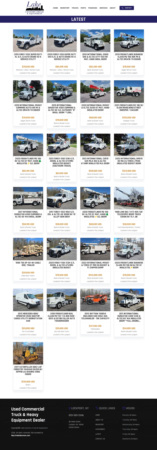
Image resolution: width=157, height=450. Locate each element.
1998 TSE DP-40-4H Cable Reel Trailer (28, 264)
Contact (128, 8)
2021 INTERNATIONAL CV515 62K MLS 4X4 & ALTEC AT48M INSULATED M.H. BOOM (95, 161)
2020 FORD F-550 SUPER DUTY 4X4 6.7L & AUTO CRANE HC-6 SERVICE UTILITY (61, 57)
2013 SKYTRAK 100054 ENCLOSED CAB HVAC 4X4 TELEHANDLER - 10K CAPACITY (95, 316)
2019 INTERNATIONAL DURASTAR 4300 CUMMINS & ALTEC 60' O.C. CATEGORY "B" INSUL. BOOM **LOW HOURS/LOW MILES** (61, 110)
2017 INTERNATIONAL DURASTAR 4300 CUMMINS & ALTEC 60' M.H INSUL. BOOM (28, 214)
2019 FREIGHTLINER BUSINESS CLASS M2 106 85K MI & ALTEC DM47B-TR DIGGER (129, 57)
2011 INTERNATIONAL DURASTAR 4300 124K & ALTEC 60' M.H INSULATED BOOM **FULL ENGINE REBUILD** (129, 318)
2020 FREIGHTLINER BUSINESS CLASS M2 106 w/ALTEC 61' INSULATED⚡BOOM (129, 265)
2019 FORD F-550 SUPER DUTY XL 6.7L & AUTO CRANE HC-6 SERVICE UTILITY (28, 57)
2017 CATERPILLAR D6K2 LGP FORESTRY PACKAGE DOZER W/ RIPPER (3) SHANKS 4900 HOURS (28, 370)
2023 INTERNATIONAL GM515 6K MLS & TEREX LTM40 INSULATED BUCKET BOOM (129, 161)
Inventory (64, 8)
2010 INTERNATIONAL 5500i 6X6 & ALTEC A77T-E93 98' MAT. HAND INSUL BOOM (95, 57)
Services (103, 8)
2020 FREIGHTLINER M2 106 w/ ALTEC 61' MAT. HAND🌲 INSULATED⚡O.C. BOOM (28, 161)
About (113, 8)
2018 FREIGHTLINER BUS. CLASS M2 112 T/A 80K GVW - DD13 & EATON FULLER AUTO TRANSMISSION (62, 317)
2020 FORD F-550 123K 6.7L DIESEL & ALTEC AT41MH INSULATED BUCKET (62, 265)
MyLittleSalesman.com (20, 435)
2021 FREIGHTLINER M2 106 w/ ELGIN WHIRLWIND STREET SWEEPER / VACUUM (129, 108)
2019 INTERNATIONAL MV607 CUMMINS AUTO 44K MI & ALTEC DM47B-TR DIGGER (28, 108)
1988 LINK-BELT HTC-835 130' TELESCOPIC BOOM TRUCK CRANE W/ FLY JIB (129, 214)
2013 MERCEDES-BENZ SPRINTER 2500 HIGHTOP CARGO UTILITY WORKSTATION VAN (28, 317)
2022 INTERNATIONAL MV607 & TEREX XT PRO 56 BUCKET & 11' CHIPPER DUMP (95, 265)
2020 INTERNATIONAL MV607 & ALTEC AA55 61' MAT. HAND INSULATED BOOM (95, 108)
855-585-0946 (76, 415)
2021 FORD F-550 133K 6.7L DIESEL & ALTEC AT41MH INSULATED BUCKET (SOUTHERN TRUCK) (61, 162)
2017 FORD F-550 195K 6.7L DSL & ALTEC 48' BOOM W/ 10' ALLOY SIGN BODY (62, 214)
